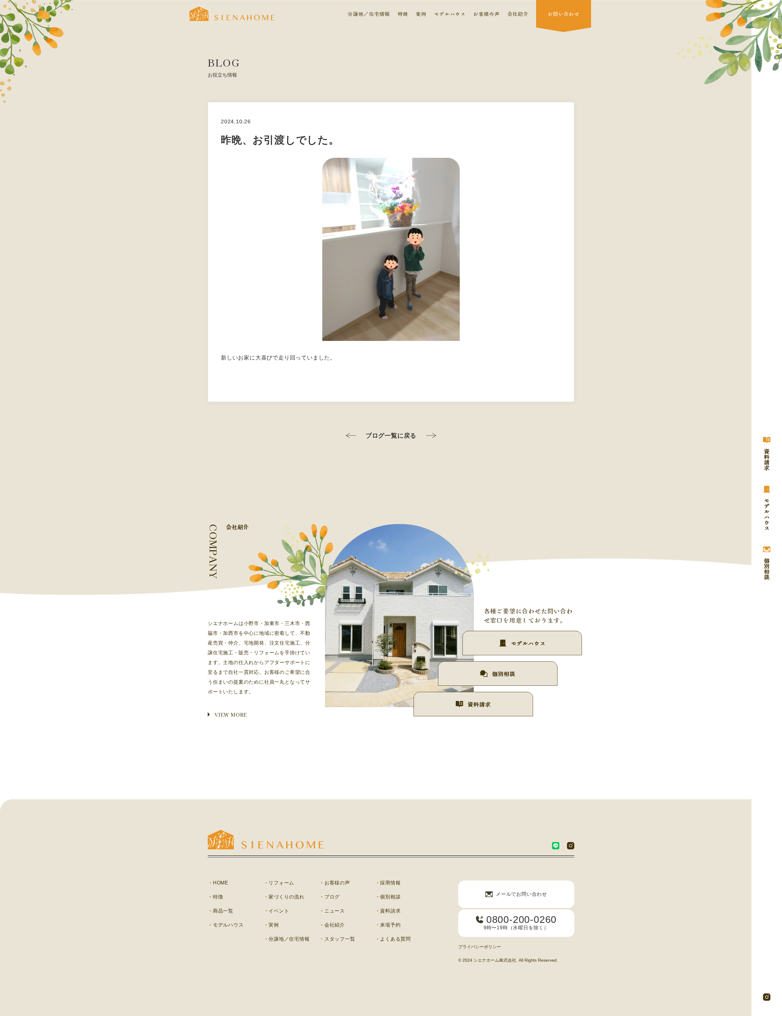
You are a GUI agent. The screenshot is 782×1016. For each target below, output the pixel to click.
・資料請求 (388, 911)
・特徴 (215, 897)
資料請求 (479, 704)
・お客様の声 (334, 882)
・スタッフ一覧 (337, 939)
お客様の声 (486, 13)
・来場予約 (388, 925)
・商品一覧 (220, 911)
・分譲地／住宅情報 (287, 939)
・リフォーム (279, 882)
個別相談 (503, 674)
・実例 (271, 925)
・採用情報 (388, 882)
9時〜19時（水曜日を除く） (520, 922)
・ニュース (332, 911)
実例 (421, 13)
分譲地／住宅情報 (369, 13)
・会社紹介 (332, 925)
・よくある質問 (393, 939)
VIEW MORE (230, 714)
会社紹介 (517, 13)
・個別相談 (388, 897)
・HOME (218, 882)
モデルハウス (450, 13)
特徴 (403, 13)
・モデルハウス (226, 925)
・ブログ (329, 897)
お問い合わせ (563, 13)
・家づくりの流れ (284, 897)
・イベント (276, 911)
